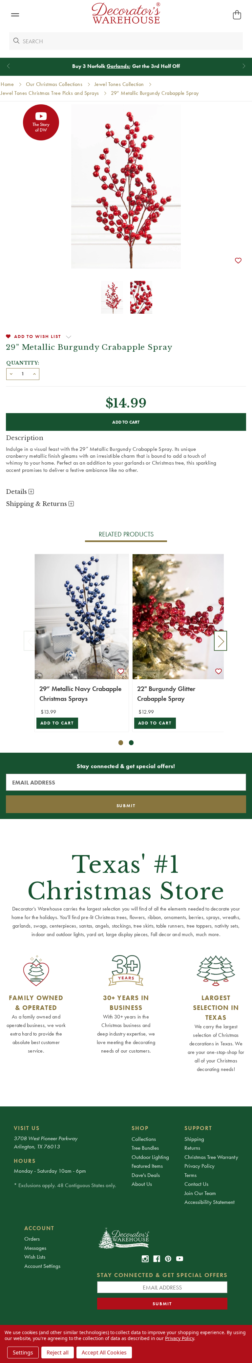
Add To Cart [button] (57, 723)
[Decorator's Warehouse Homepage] (162, 1237)
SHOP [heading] (140, 1128)
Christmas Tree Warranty (211, 1157)
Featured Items (147, 1165)
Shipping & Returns (37, 504)
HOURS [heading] (25, 1160)
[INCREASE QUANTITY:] (34, 373)
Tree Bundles (145, 1147)
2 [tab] (131, 742)
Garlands (118, 66)
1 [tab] (120, 742)
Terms (190, 1175)
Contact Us (196, 1183)
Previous (30, 641)
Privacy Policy (199, 1165)
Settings (23, 1352)
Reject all (58, 1352)
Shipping (194, 1139)
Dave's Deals (146, 1175)
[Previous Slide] (8, 66)
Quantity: (22, 363)
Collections (144, 1139)
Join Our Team (200, 1193)
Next (220, 641)
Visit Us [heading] (27, 1128)
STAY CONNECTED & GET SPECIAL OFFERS (162, 1275)
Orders (32, 1238)
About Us (142, 1183)
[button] (15, 15)
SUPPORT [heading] (198, 1128)
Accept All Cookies (104, 1352)
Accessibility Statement (209, 1202)
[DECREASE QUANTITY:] (11, 373)
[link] (145, 1258)
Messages (35, 1247)
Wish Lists (34, 1256)
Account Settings (42, 1265)
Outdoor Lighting (150, 1157)
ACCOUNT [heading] (39, 1228)
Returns (192, 1147)
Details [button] (17, 491)
